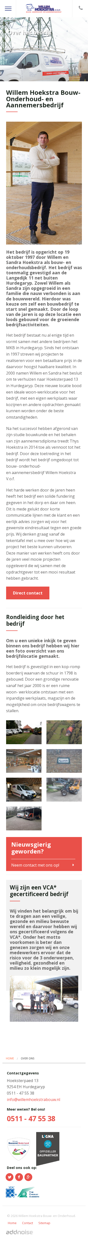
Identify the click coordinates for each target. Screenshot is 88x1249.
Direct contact (28, 593)
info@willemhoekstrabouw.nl (33, 1099)
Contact (27, 1223)
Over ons (27, 1058)
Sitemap (44, 1223)
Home (10, 1058)
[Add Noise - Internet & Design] (19, 1231)
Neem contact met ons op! (35, 864)
